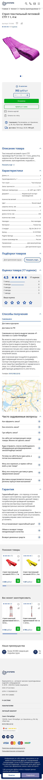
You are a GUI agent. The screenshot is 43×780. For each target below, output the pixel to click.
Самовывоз (7, 319)
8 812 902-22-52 (14, 374)
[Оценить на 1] (6, 302)
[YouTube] (12, 736)
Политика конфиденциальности (13, 748)
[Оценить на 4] (24, 302)
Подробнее (30, 775)
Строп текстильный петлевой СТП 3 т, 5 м (31, 573)
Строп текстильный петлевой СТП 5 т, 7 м (11, 573)
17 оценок (13, 27)
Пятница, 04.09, (21, 128)
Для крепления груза (12, 260)
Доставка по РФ (8, 328)
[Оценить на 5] (30, 302)
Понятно (11, 775)
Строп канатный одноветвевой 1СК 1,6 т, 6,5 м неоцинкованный (31, 620)
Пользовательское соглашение (13, 751)
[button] (20, 76)
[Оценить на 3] (18, 302)
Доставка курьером (10, 323)
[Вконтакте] (3, 736)
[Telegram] (7, 736)
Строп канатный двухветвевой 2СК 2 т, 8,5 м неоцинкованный (11, 620)
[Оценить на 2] (12, 302)
